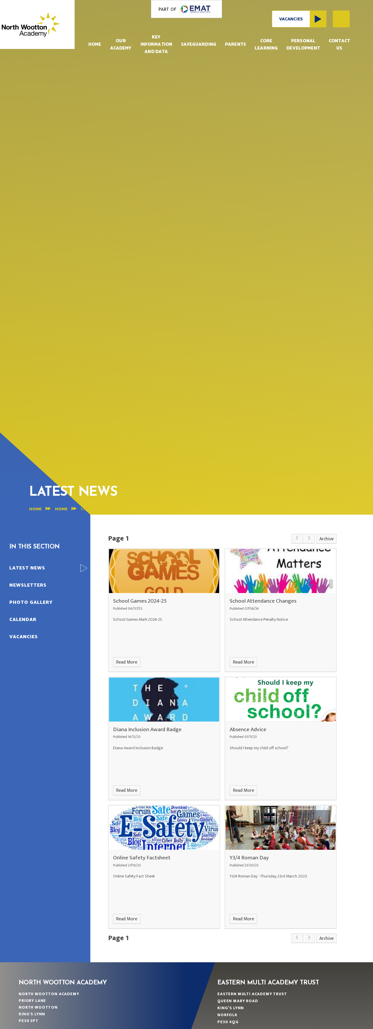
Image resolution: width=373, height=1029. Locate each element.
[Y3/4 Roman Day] (281, 828)
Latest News (95, 509)
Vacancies (291, 19)
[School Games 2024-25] (164, 571)
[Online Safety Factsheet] (164, 828)
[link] (297, 539)
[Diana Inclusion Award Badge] (164, 700)
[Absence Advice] (281, 700)
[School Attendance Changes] (281, 571)
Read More (126, 662)
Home (35, 509)
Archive (326, 539)
